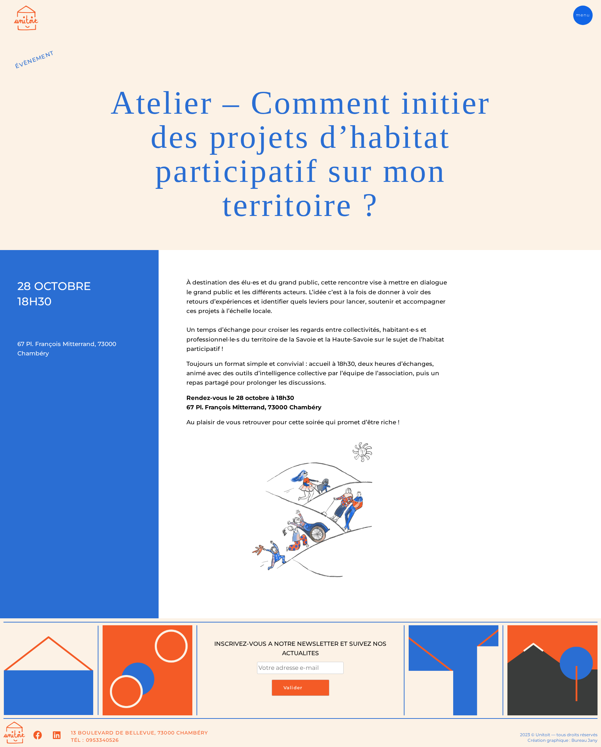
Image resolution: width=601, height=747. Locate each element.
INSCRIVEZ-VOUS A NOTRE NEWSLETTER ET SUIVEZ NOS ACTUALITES (300, 648)
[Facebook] (37, 735)
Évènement (34, 59)
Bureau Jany (584, 740)
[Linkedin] (56, 735)
